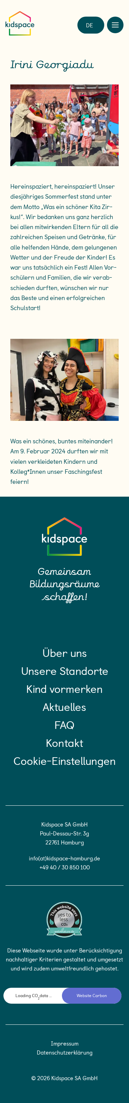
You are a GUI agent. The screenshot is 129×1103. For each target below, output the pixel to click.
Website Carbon (92, 995)
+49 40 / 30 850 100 (65, 867)
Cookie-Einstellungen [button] (64, 760)
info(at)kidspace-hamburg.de (64, 858)
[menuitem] (89, 24)
